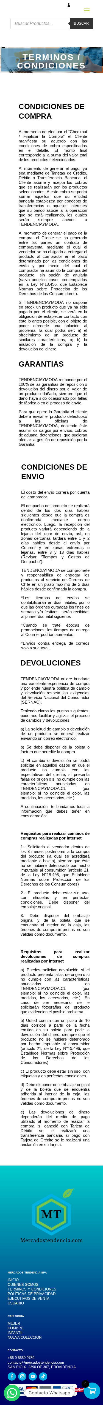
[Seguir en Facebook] (12, 1376)
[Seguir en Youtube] (33, 1376)
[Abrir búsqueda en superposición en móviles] (51, 23)
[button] (12, 1393)
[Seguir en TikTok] (43, 1376)
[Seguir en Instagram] (22, 1376)
